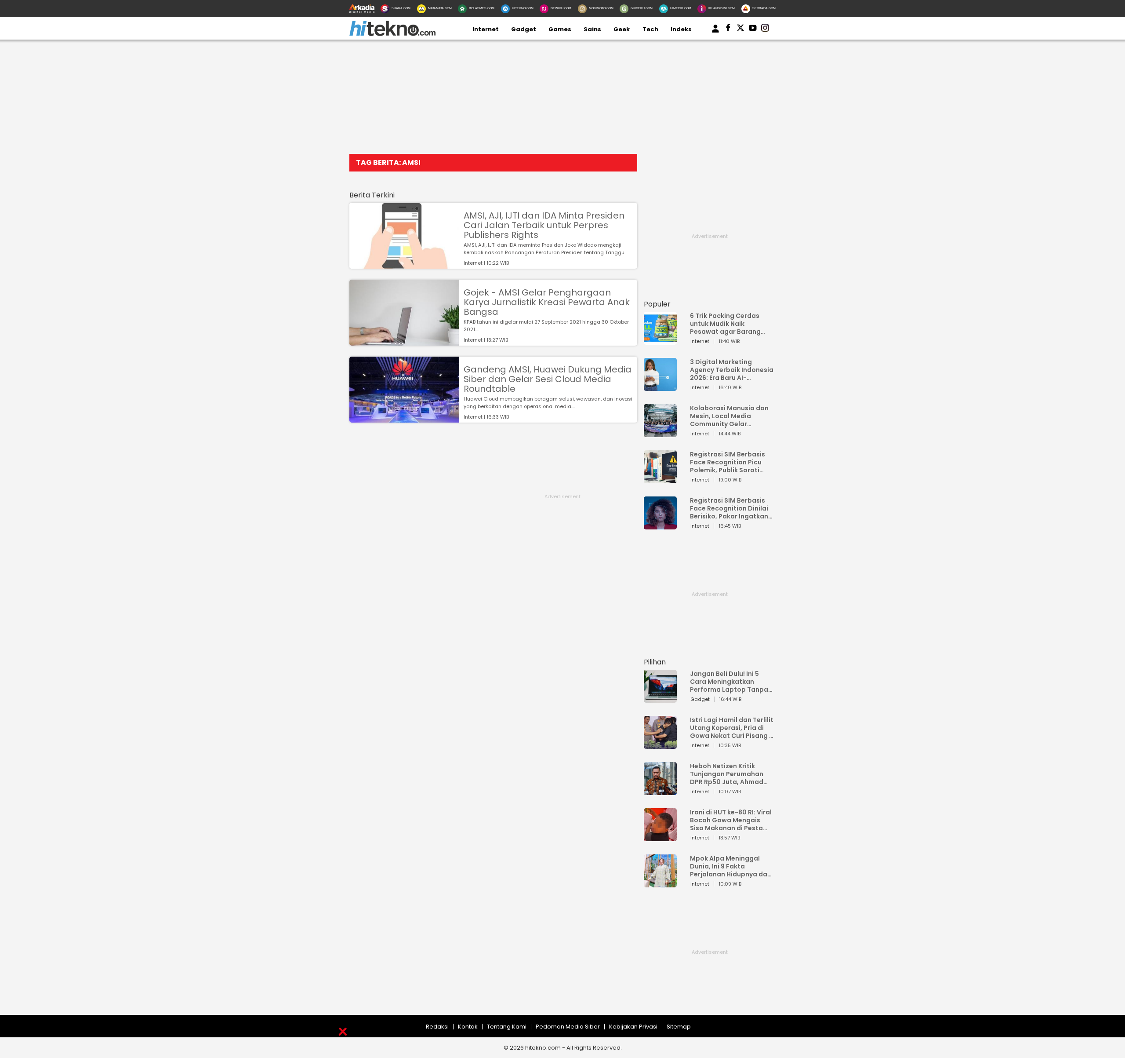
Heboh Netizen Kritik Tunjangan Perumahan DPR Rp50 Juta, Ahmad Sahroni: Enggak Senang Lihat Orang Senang (729, 774)
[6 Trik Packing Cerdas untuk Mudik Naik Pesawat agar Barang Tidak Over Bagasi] (660, 340)
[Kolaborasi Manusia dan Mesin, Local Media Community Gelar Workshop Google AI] (660, 432)
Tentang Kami (506, 1026)
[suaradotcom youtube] (753, 29)
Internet (485, 29)
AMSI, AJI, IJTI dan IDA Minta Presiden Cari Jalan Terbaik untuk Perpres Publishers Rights (544, 225)
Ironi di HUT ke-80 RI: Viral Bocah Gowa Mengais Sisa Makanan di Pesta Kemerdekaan (731, 820)
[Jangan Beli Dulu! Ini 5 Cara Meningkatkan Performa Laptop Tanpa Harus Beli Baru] (660, 698)
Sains (592, 29)
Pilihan (655, 662)
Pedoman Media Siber (568, 1026)
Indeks (681, 29)
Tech (650, 29)
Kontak (468, 1026)
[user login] (715, 33)
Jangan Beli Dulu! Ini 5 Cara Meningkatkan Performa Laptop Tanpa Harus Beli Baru (729, 681)
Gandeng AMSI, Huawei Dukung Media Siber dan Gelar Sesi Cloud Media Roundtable (547, 379)
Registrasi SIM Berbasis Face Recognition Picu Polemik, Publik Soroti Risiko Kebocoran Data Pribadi (727, 462)
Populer (657, 304)
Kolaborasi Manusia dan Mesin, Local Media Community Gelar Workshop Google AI (729, 416)
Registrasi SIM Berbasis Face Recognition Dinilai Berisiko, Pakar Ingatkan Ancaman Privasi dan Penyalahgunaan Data (729, 508)
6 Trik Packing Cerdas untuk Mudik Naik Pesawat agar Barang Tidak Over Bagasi (725, 324)
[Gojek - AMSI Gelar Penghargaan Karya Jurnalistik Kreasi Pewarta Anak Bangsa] (404, 341)
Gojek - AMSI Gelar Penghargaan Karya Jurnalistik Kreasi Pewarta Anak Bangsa (547, 302)
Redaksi (437, 1026)
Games (559, 29)
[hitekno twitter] (740, 29)
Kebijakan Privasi (633, 1026)
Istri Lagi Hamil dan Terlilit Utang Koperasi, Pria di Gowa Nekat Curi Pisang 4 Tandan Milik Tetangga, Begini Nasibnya (731, 728)
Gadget (523, 29)
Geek (621, 29)
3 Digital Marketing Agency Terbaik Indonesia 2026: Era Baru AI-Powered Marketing (731, 370)
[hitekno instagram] (765, 29)
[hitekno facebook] (728, 29)
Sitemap (679, 1026)
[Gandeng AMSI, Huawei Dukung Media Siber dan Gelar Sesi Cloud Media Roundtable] (404, 418)
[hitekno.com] (392, 34)
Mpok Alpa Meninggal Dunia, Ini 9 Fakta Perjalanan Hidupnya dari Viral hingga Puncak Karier (731, 866)
